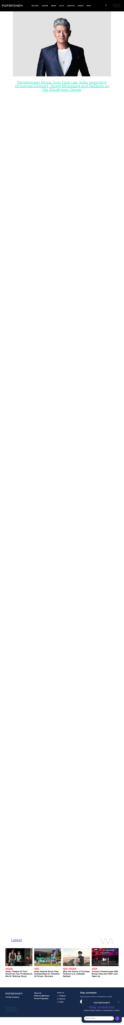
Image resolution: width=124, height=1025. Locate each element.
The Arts (34, 6)
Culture (45, 6)
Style (61, 6)
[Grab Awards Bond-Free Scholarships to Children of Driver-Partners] (47, 957)
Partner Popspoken (41, 998)
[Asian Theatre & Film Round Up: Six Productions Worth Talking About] (18, 957)
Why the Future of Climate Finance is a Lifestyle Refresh (76, 974)
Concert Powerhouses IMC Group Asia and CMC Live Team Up (105, 974)
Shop (89, 6)
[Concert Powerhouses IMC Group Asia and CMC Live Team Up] (105, 957)
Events (80, 6)
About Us (37, 993)
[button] (106, 5)
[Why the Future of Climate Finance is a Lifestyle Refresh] (76, 957)
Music (53, 6)
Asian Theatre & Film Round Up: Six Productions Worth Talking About (18, 974)
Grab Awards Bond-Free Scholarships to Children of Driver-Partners (47, 974)
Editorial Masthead (41, 996)
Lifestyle (71, 6)
